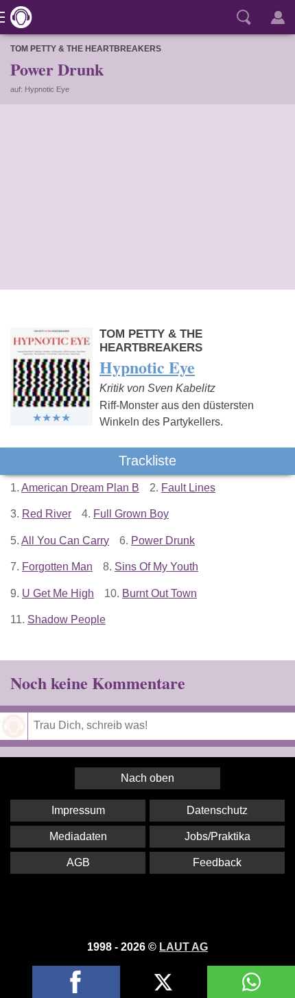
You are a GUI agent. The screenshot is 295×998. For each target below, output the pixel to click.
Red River (46, 514)
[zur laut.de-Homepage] (17, 17)
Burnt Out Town (159, 593)
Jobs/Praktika (217, 836)
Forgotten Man (57, 566)
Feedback (217, 862)
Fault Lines (188, 488)
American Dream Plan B (80, 488)
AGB (78, 862)
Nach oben (147, 778)
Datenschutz (217, 810)
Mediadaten (78, 836)
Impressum (78, 810)
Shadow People (66, 619)
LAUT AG (183, 947)
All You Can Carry (65, 540)
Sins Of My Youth (156, 566)
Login (278, 17)
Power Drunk (163, 540)
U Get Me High (58, 593)
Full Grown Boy (131, 514)
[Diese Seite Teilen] (76, 982)
